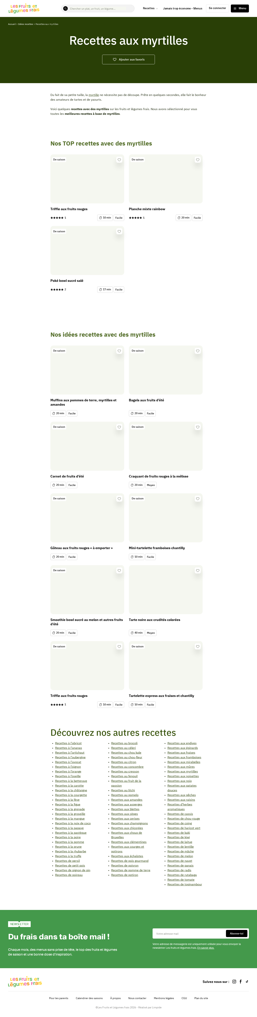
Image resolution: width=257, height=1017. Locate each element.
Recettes (148, 8)
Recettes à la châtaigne (71, 790)
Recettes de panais (180, 865)
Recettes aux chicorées (127, 828)
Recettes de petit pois (70, 865)
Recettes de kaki (178, 833)
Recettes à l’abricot (68, 743)
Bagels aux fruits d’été (146, 400)
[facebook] (241, 981)
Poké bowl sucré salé (66, 280)
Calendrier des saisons (89, 998)
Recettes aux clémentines (129, 842)
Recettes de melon (180, 856)
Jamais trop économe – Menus (182, 8)
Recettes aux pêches (181, 795)
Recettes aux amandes (126, 800)
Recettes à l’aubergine (70, 757)
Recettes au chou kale (126, 752)
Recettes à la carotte (69, 785)
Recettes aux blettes (125, 809)
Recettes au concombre (127, 767)
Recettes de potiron (124, 875)
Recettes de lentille (180, 846)
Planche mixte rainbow (147, 209)
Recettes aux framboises (184, 757)
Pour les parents (58, 998)
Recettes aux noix (179, 781)
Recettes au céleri (123, 748)
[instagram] (234, 981)
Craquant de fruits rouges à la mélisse (158, 476)
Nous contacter (137, 998)
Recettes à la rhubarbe (70, 851)
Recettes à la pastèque (71, 833)
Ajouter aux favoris (132, 59)
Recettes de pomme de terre (130, 870)
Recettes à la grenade (70, 809)
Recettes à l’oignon (68, 767)
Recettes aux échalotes (127, 856)
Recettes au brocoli (124, 743)
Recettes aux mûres (181, 767)
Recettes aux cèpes (124, 814)
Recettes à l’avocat (68, 762)
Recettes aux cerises (125, 818)
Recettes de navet (179, 861)
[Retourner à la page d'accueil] (24, 8)
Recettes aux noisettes (183, 776)
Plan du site (201, 998)
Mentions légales (164, 998)
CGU (184, 998)
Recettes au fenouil (124, 776)
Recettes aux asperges (126, 804)
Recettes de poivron (124, 865)
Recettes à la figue (67, 804)
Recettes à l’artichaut (69, 752)
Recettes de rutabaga (182, 875)
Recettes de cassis (180, 814)
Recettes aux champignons (129, 823)
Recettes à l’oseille (68, 776)
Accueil (12, 24)
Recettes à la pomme (69, 842)
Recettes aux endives (182, 743)
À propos (115, 998)
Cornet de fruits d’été (67, 476)
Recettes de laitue (179, 842)
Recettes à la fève (67, 800)
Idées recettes (25, 24)
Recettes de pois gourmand (129, 861)
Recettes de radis (179, 870)
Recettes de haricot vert (183, 828)
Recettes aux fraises (181, 752)
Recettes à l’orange (68, 771)
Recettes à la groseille (70, 814)
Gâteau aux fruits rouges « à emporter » (81, 548)
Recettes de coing (179, 823)
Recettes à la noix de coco (73, 823)
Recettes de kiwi (178, 837)
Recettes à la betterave (71, 781)
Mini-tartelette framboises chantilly (157, 548)
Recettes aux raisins (181, 800)
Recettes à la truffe (68, 856)
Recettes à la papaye (69, 828)
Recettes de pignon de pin (72, 870)
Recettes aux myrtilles (182, 771)
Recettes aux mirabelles (183, 762)
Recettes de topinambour (184, 884)
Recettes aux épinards (182, 748)
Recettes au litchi (123, 790)
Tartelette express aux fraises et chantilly (161, 696)
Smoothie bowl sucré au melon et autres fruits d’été (86, 622)
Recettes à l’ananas (68, 748)
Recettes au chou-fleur (126, 757)
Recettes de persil (67, 861)
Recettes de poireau (69, 875)
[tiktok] (247, 981)
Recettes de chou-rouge (183, 818)
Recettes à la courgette (71, 795)
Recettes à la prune (68, 846)
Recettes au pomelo (124, 795)
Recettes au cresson (125, 771)
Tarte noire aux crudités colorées (154, 620)
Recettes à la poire (68, 837)
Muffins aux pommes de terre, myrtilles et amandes (83, 402)
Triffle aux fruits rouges (68, 209)
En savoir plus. (205, 948)
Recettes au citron (123, 762)
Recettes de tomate (181, 879)
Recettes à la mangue (70, 818)
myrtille (94, 95)
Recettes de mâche (180, 851)
